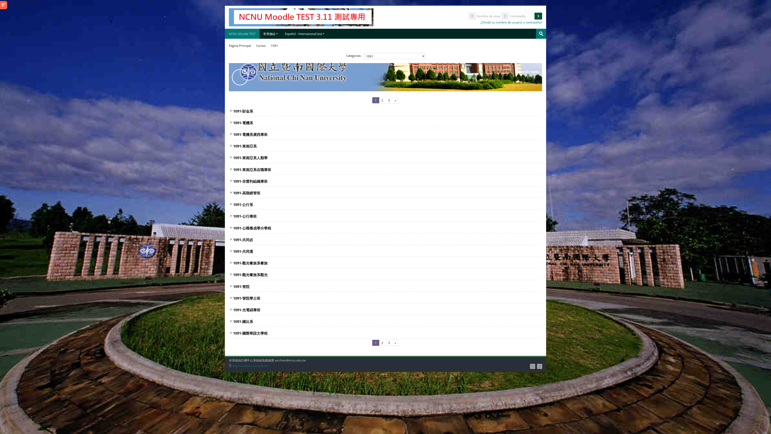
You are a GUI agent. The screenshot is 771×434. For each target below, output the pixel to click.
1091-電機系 (243, 122)
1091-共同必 (243, 239)
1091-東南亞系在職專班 (252, 169)
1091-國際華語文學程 (250, 333)
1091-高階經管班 (246, 192)
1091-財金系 (243, 111)
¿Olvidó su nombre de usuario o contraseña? (511, 22)
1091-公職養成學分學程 (252, 227)
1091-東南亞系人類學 (250, 157)
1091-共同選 (243, 251)
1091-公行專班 (245, 216)
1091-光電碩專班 (246, 309)
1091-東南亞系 (245, 145)
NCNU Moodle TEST (242, 34)
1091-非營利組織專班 (250, 181)
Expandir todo (527, 71)
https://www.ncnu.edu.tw (250, 365)
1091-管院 (241, 286)
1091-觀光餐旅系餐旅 (250, 262)
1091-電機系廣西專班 (250, 134)
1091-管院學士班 (246, 298)
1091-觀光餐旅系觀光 (250, 274)
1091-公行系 (243, 204)
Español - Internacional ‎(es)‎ (303, 34)
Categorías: (353, 56)
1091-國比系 (243, 321)
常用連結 (269, 34)
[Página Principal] (301, 17)
